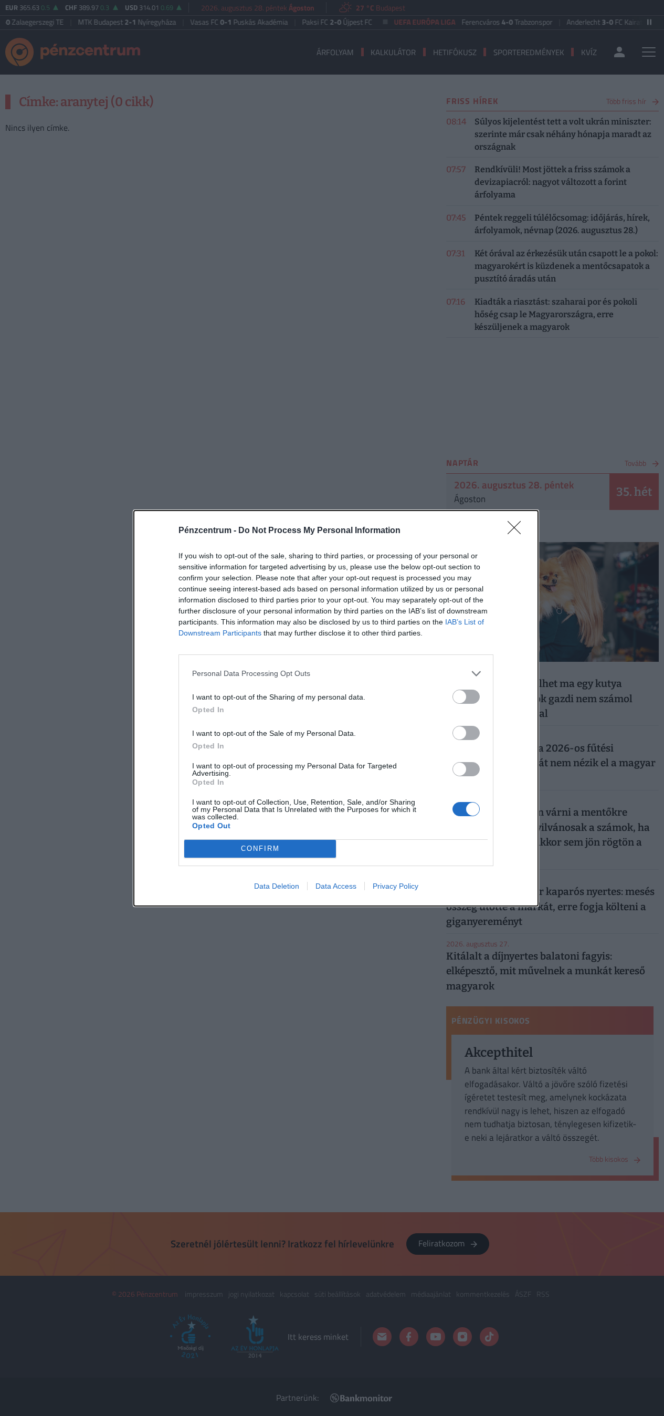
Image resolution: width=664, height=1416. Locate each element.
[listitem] (336, 673)
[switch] (466, 697)
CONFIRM (260, 848)
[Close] (518, 531)
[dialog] (336, 708)
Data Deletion (276, 886)
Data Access (335, 886)
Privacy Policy (395, 886)
